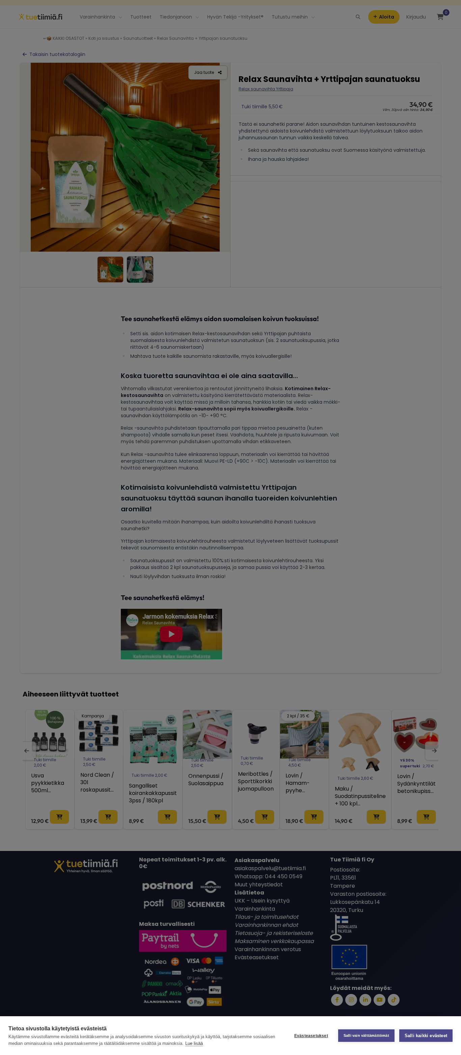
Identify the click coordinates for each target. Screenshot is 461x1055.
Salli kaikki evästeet (426, 1035)
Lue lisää (194, 1043)
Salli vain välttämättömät (366, 1035)
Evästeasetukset (311, 1035)
